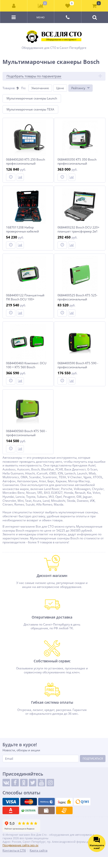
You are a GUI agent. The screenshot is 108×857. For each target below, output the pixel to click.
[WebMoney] (46, 801)
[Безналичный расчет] (64, 810)
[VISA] (11, 801)
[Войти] (13, 6)
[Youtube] (41, 782)
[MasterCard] (28, 801)
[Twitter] (32, 782)
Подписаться (93, 758)
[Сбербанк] (28, 810)
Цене (60, 88)
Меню (40, 17)
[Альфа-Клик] (11, 810)
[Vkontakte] (6, 782)
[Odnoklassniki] (24, 782)
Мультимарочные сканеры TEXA (30, 109)
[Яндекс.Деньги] (64, 801)
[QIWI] (82, 801)
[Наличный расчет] (46, 810)
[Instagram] (50, 782)
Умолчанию (40, 88)
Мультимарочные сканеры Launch (32, 98)
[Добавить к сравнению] (20, 177)
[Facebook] (15, 782)
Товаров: (9, 88)
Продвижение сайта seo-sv (20, 845)
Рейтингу (78, 88)
